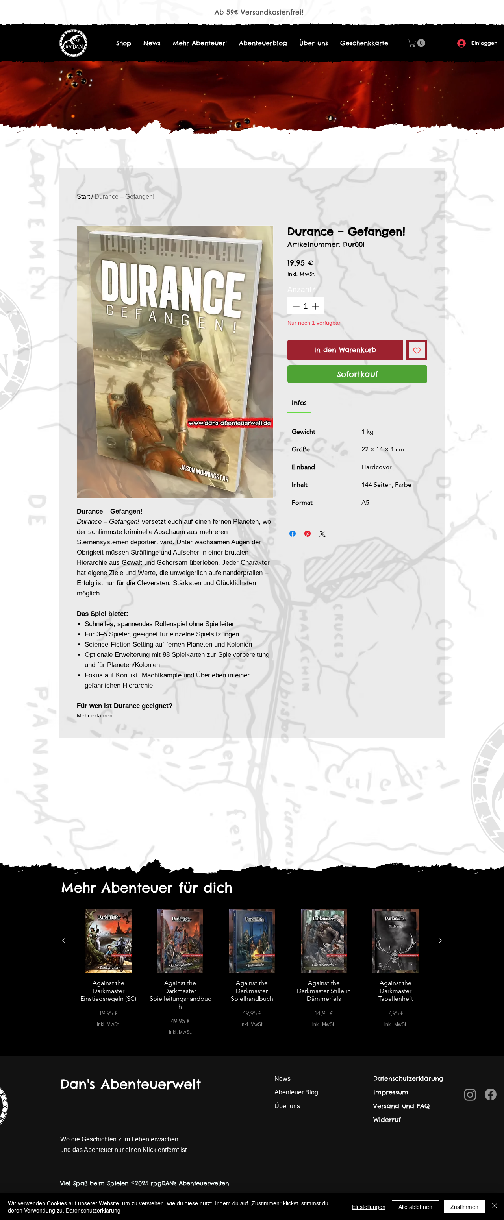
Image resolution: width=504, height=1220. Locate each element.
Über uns (287, 1106)
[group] (252, 972)
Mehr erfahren (95, 715)
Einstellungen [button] (368, 1207)
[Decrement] (295, 306)
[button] (417, 43)
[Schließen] (494, 1207)
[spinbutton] (306, 306)
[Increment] (316, 306)
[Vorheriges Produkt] (64, 940)
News (282, 1078)
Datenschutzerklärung (408, 1078)
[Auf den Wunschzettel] (417, 350)
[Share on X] (322, 533)
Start (83, 196)
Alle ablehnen (415, 1207)
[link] (299, 403)
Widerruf (387, 1120)
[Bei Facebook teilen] (292, 533)
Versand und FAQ (401, 1106)
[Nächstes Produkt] (440, 940)
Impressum (390, 1092)
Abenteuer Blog (296, 1092)
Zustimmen (464, 1207)
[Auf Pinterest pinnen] (307, 533)
